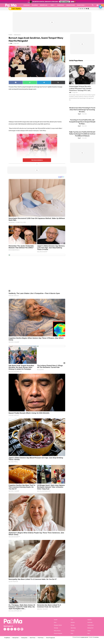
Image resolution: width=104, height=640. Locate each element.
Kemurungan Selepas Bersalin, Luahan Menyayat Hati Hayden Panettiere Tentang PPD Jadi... (80, 88)
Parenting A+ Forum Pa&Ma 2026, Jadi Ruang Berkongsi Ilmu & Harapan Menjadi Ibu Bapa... (82, 122)
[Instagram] (81, 9)
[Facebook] (79, 9)
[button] (93, 5)
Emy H (79, 113)
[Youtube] (86, 9)
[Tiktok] (84, 9)
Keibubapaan (17, 34)
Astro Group (96, 637)
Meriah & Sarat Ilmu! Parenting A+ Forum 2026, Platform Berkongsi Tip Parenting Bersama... (82, 109)
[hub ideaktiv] (97, 4)
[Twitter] (83, 9)
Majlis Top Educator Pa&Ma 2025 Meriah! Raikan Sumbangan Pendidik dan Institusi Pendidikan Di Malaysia (82, 134)
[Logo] (11, 5)
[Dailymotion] (88, 9)
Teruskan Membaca (37, 160)
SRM (11, 43)
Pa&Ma (10, 34)
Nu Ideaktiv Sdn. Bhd (84, 637)
